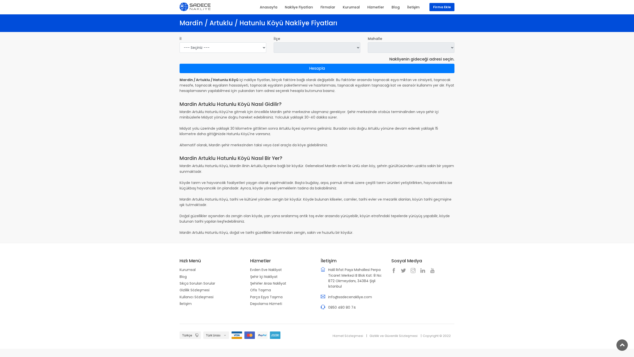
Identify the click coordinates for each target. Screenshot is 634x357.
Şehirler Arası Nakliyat (268, 283)
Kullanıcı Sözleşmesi (196, 297)
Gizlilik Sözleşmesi (195, 290)
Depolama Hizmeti (266, 303)
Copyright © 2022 (437, 335)
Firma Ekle (442, 7)
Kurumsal (188, 269)
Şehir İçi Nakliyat (264, 276)
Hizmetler (375, 7)
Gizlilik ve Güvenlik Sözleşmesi (394, 335)
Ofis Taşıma (260, 290)
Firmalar (327, 7)
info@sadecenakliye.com (350, 297)
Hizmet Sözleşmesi (348, 335)
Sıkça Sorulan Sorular (197, 283)
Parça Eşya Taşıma (266, 297)
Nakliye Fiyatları (299, 7)
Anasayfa (268, 7)
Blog (183, 276)
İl (181, 38)
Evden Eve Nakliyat (266, 269)
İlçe (277, 38)
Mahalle (375, 38)
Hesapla (317, 68)
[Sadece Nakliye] (195, 6)
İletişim (186, 303)
